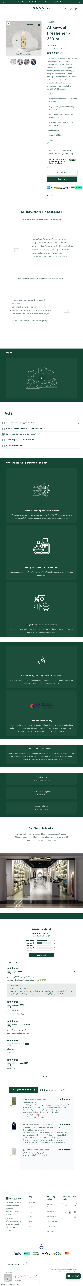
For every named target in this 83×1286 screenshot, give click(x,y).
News (30, 1221)
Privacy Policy (51, 1211)
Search (31, 1226)
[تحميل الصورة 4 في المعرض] (33, 62)
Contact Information (51, 1205)
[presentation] (3, 2)
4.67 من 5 (47, 933)
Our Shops (50, 1231)
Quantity (50, 140)
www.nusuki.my (41, 809)
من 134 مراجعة (56, 1090)
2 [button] (40, 1076)
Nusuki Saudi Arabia (61, 1269)
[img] (12, 968)
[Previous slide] (8, 62)
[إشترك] (74, 1205)
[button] (6, 8)
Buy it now (62, 179)
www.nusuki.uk (41, 795)
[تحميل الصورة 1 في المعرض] (13, 62)
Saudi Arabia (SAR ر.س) (15, 1264)
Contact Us (32, 1207)
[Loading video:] (41, 378)
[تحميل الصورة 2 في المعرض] (20, 62)
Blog (30, 1217)
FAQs (30, 1212)
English (10, 1276)
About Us (32, 1202)
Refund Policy (51, 1216)
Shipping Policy (52, 1226)
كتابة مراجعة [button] (41, 955)
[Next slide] (39, 62)
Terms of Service (52, 1221)
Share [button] (52, 195)
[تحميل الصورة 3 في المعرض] (27, 62)
